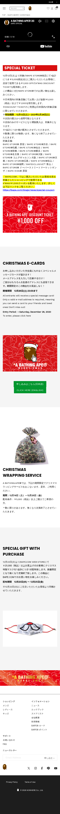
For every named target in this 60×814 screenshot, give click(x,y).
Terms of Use (30, 782)
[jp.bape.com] (30, 8)
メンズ (6, 705)
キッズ (6, 714)
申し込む (48, 758)
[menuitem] (48, 8)
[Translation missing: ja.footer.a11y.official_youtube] (55, 768)
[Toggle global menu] (4, 8)
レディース (8, 710)
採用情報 (35, 722)
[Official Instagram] (35, 768)
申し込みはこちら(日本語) (30, 384)
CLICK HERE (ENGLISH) (30, 390)
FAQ (5, 744)
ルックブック (37, 710)
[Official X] (28, 768)
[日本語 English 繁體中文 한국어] (53, 2)
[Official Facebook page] (42, 768)
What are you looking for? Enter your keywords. (0, 0)
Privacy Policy (12, 782)
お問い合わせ (9, 740)
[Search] (23, 8)
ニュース (35, 705)
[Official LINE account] (48, 768)
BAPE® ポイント (39, 730)
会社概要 (35, 718)
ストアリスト (37, 714)
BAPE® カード (38, 726)
